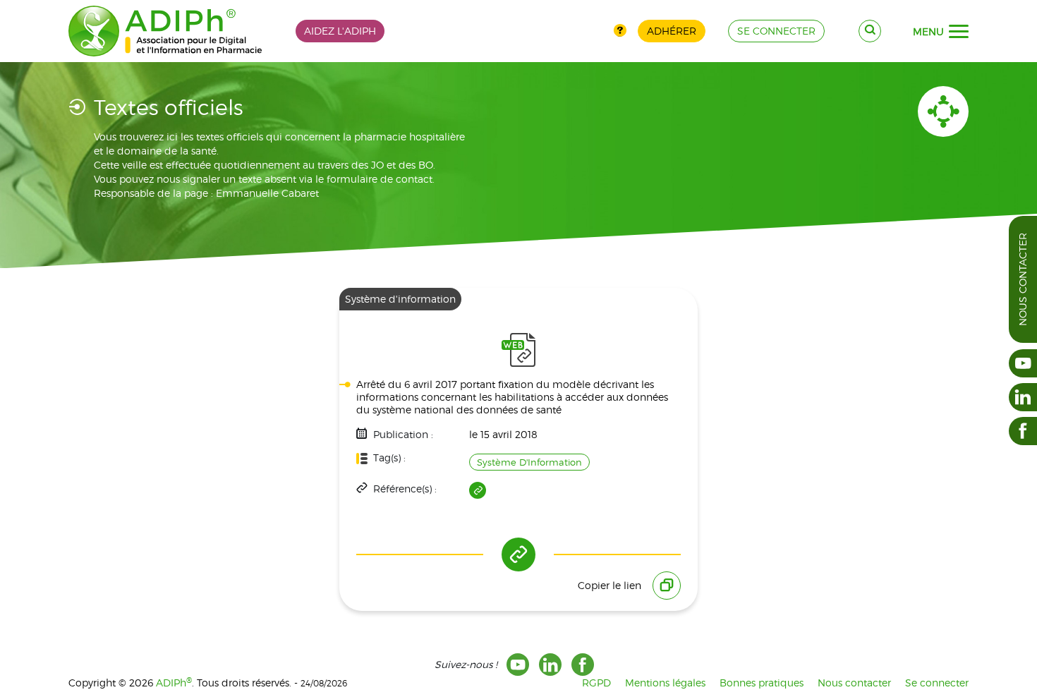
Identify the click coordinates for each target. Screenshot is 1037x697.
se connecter (776, 31)
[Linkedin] (550, 664)
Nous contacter (1023, 279)
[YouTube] (518, 664)
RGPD (596, 683)
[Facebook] (582, 664)
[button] (959, 32)
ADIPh (174, 683)
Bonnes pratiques (761, 683)
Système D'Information (529, 462)
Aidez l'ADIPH (340, 31)
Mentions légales (665, 683)
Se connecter (937, 683)
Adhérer (671, 31)
